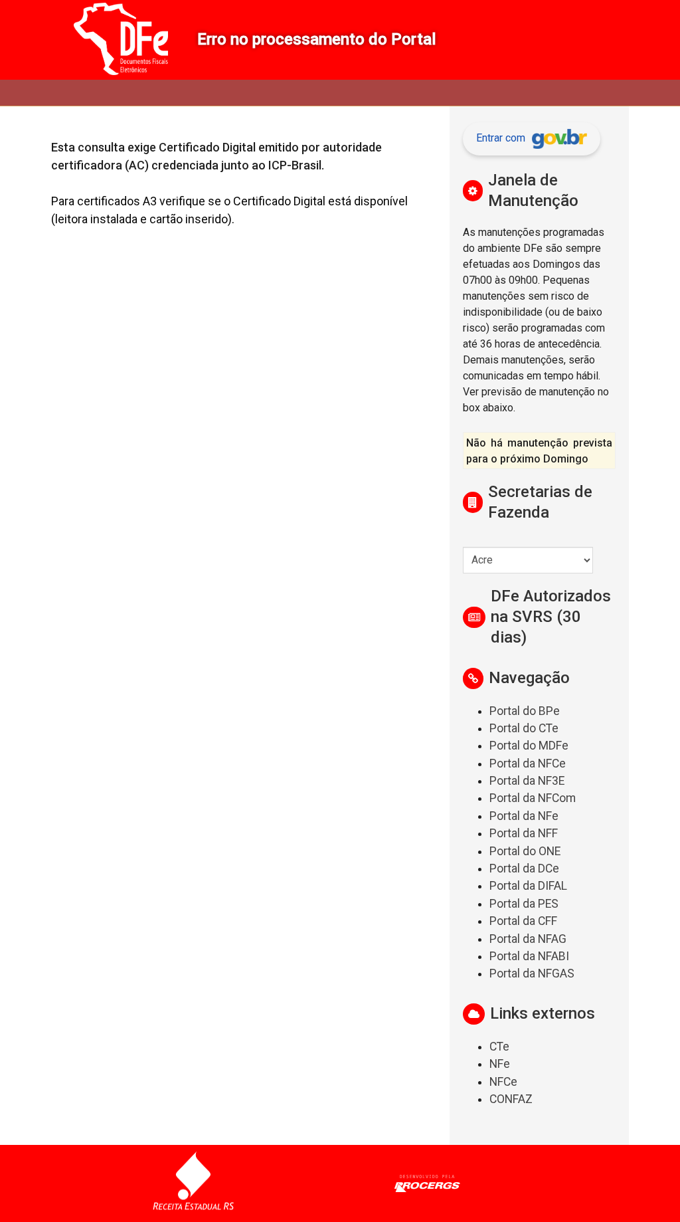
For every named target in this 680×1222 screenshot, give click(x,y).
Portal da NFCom (532, 798)
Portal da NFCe (527, 763)
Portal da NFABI (529, 956)
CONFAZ (511, 1099)
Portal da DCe (524, 868)
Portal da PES (523, 903)
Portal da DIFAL (528, 885)
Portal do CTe (523, 728)
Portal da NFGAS (531, 973)
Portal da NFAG (527, 939)
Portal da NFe (523, 816)
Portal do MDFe (528, 745)
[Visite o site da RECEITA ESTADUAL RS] (193, 1183)
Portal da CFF (523, 921)
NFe (499, 1063)
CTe (499, 1046)
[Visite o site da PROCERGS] (427, 1183)
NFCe (503, 1081)
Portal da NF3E (526, 780)
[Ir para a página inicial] (121, 39)
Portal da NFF (523, 833)
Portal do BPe (524, 711)
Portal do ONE (524, 851)
